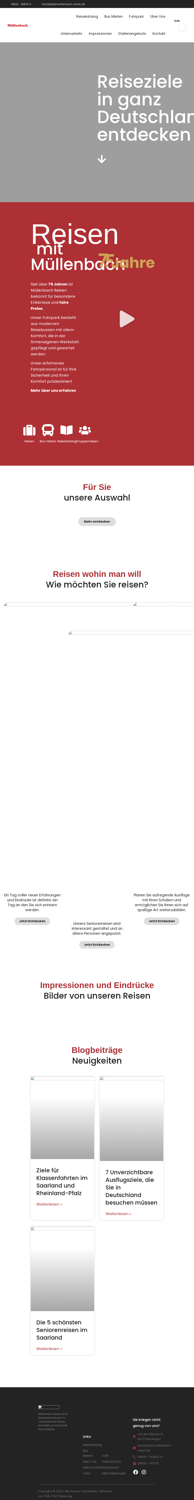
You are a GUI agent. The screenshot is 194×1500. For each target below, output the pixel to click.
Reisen (29, 441)
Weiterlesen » (49, 1204)
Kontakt (159, 33)
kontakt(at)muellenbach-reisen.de (63, 4)
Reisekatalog (87, 16)
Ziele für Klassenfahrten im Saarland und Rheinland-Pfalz (62, 1181)
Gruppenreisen (85, 441)
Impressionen (100, 33)
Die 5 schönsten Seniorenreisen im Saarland (62, 1330)
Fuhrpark (136, 16)
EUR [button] (177, 21)
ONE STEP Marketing (58, 1496)
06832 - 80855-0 (21, 4)
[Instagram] (143, 1472)
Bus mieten (48, 441)
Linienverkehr (71, 33)
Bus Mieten (113, 16)
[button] (182, 27)
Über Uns (157, 16)
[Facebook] (135, 1472)
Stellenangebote (132, 33)
